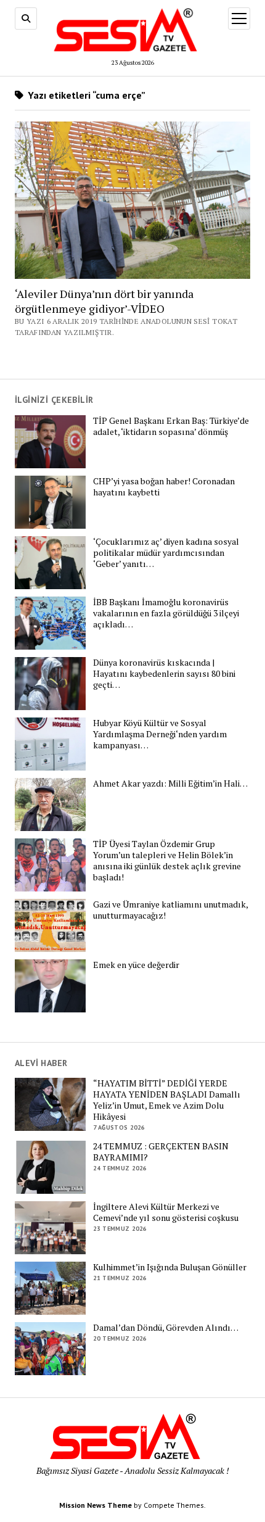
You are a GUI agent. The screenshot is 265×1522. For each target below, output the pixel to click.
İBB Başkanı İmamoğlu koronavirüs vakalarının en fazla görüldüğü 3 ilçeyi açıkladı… (166, 613)
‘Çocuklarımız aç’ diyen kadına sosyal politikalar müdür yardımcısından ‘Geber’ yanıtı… (166, 552)
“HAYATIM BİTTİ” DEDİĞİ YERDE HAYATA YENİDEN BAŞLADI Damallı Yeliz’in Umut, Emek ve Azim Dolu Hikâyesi (166, 1100)
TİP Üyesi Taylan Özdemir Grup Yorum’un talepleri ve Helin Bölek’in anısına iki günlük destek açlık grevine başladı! (167, 860)
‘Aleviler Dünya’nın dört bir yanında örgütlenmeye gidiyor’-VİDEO (104, 301)
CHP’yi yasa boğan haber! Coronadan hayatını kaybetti (164, 487)
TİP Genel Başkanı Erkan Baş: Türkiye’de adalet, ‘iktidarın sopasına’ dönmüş (171, 426)
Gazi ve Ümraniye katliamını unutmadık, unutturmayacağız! (170, 910)
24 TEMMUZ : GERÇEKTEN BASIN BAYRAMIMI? (161, 1152)
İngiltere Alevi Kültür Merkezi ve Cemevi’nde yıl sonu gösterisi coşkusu (165, 1212)
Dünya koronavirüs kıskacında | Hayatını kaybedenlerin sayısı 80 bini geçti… (164, 673)
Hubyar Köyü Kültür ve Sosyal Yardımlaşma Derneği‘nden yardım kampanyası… (160, 734)
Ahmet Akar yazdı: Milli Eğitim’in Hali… (170, 783)
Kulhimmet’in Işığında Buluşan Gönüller (170, 1267)
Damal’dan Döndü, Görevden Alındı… (165, 1327)
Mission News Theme (95, 1505)
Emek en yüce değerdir (136, 964)
